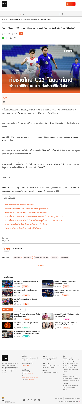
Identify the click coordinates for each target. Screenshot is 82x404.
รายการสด (45, 358)
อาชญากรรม (66, 364)
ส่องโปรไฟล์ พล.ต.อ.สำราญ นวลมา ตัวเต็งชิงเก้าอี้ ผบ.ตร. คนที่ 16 (27, 315)
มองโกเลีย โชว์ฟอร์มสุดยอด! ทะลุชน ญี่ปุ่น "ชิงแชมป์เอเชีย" (27, 282)
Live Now (72, 4)
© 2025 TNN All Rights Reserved (68, 402)
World (44, 365)
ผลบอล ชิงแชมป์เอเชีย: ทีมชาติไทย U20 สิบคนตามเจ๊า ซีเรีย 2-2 (26, 224)
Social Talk (73, 362)
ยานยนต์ (65, 366)
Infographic (66, 367)
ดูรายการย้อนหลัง (52, 358)
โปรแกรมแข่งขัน (73, 377)
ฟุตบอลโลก (72, 380)
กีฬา (7, 19)
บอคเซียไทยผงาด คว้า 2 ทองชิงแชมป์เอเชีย (19, 205)
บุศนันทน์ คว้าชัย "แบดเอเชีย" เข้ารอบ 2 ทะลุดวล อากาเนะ (66, 291)
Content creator (47, 372)
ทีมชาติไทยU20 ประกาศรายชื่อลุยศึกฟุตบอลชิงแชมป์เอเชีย (65, 282)
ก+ (24, 13)
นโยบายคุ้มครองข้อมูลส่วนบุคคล (72, 398)
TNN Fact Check (72, 366)
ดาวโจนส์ (72, 367)
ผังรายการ (52, 360)
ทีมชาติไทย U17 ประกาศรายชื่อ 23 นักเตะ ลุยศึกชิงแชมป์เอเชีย (26, 213)
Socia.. (66, 328)
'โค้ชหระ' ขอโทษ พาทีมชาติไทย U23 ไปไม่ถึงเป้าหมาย (23, 228)
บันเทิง (71, 364)
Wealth (49, 365)
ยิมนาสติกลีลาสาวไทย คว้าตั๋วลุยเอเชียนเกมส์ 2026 (26, 291)
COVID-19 (65, 369)
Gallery (65, 371)
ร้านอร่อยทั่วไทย (67, 386)
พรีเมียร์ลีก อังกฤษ (67, 378)
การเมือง (78, 360)
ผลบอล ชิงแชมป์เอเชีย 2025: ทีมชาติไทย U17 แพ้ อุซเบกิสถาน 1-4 (27, 209)
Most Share (20, 310)
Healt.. (66, 319)
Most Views (7, 310)
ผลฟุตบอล (65, 377)
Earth (26, 328)
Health (54, 365)
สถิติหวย (65, 389)
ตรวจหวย (72, 387)
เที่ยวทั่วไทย (75, 386)
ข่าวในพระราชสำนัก (67, 358)
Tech (26, 336)
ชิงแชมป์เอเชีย (64, 257)
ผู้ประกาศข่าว (45, 360)
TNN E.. (26, 319)
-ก (17, 14)
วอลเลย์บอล (76, 378)
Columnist (55, 372)
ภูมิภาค (76, 364)
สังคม (73, 360)
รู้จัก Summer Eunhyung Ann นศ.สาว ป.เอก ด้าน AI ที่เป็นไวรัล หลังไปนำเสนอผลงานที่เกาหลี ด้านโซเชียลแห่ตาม (27, 332)
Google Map (25, 366)
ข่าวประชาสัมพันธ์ (73, 369)
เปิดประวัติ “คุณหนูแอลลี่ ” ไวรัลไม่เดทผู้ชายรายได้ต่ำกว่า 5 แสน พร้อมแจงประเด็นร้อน (65, 324)
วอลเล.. (25, 286)
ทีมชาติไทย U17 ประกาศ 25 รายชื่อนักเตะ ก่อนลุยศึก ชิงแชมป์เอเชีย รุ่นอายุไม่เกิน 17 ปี (34, 216)
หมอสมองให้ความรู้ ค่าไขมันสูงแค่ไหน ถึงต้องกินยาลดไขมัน (66, 315)
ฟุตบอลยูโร (65, 380)
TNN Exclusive (67, 360)
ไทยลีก (77, 380)
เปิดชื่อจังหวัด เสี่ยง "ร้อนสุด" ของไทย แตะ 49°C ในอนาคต (26, 324)
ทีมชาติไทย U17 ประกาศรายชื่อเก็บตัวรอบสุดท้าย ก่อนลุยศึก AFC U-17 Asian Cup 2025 (33, 220)
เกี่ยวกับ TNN (58, 398)
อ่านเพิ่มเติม (41, 266)
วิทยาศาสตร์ (66, 362)
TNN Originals (50, 367)
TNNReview (66, 387)
